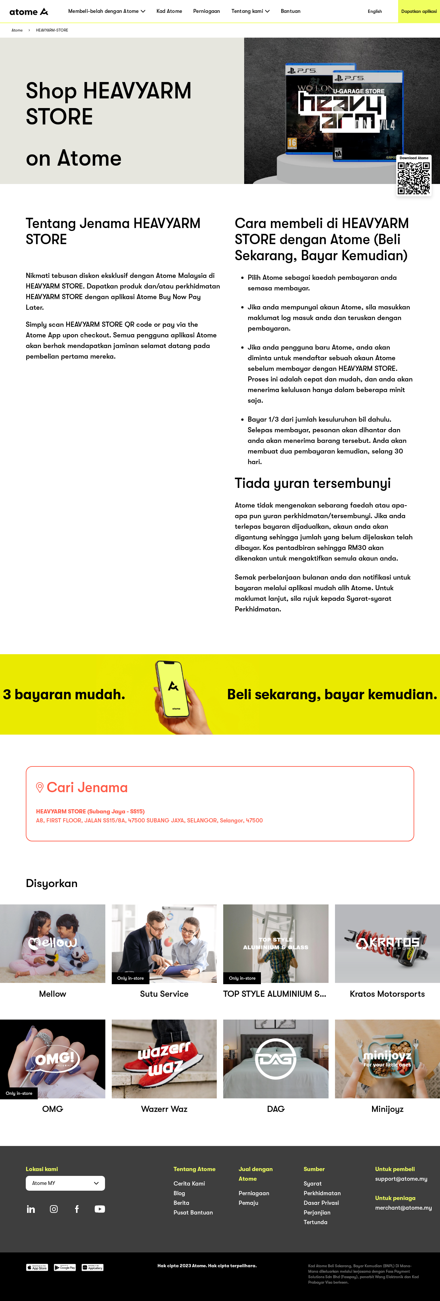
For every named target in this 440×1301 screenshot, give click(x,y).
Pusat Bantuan (193, 1212)
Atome (17, 30)
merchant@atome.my (403, 1208)
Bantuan (291, 11)
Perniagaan (206, 11)
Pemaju (248, 1203)
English (375, 11)
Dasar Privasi (321, 1203)
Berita (181, 1203)
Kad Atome (169, 11)
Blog (179, 1193)
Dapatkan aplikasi (419, 11)
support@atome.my (401, 1179)
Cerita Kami (189, 1183)
